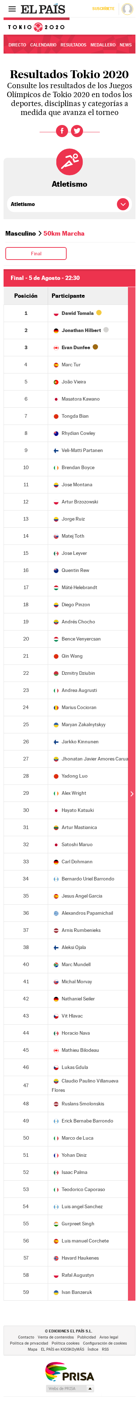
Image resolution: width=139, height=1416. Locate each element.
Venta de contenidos (56, 1337)
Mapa (32, 1349)
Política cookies (65, 1343)
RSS (105, 1349)
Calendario (43, 44)
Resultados (73, 44)
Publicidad (86, 1337)
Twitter (77, 131)
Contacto (26, 1337)
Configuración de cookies (105, 1343)
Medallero (103, 44)
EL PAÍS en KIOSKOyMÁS (62, 1349)
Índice (93, 1349)
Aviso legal (108, 1337)
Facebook (62, 131)
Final (36, 253)
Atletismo (69, 184)
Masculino (20, 233)
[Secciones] (12, 8)
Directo (17, 44)
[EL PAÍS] (44, 8)
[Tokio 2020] (37, 26)
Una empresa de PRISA (69, 1371)
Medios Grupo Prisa (69, 1388)
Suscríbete (103, 8)
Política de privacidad (29, 1343)
